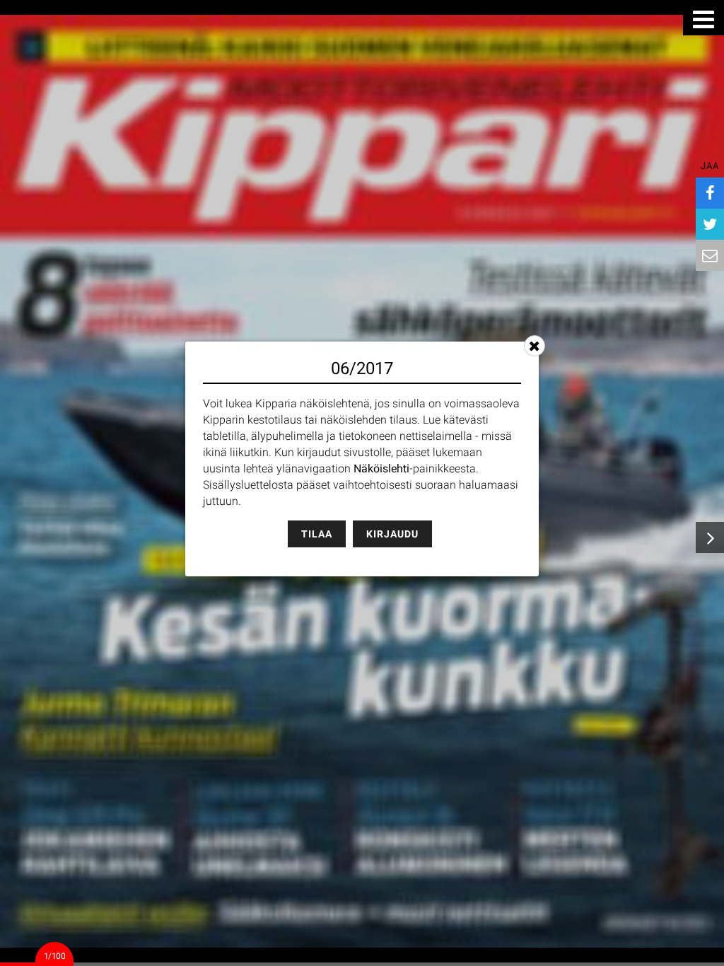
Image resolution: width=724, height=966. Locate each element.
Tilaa (316, 534)
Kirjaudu (392, 534)
